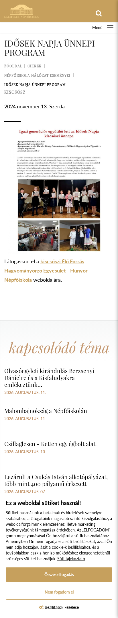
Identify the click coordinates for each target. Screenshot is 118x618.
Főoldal (13, 66)
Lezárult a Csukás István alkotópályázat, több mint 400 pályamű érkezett (56, 480)
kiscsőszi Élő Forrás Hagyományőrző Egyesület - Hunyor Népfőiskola (46, 270)
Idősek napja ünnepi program (35, 84)
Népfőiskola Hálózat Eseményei (37, 75)
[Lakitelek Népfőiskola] (21, 10)
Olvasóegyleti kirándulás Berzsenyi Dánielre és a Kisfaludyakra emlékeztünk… (49, 377)
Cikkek (34, 66)
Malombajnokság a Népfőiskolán (45, 410)
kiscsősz (14, 92)
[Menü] (110, 27)
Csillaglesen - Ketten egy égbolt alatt (50, 444)
